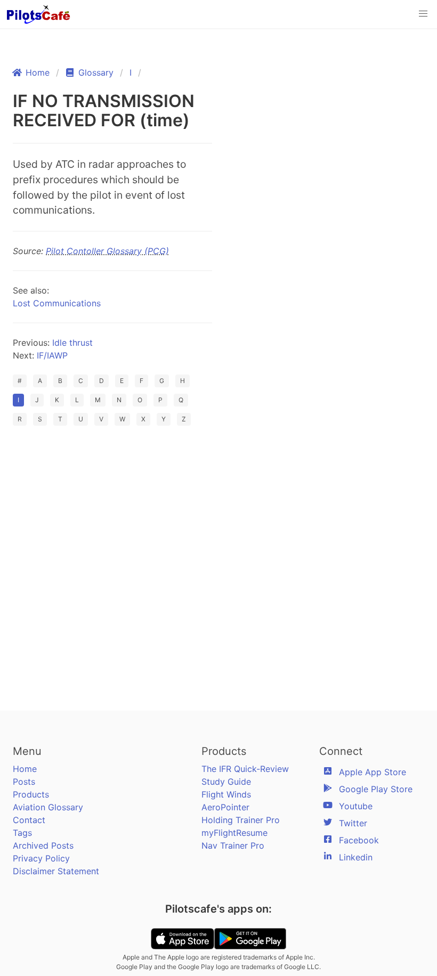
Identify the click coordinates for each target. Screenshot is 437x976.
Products (31, 794)
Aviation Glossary (48, 807)
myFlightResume (234, 832)
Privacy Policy (41, 858)
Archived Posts (43, 845)
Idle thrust (72, 342)
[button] (423, 14)
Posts (24, 781)
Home (25, 768)
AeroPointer (225, 807)
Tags (22, 832)
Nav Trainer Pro (232, 845)
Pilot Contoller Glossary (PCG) (107, 251)
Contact (29, 820)
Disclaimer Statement (56, 871)
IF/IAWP (52, 355)
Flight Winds (226, 794)
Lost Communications (57, 303)
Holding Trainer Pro (240, 820)
